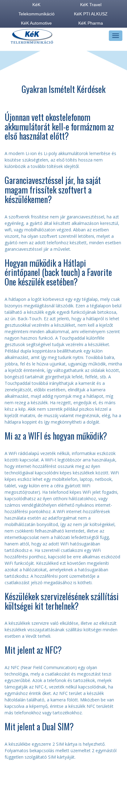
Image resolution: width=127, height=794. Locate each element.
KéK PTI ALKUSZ (91, 13)
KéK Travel (90, 4)
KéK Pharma (90, 23)
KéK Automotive (36, 23)
